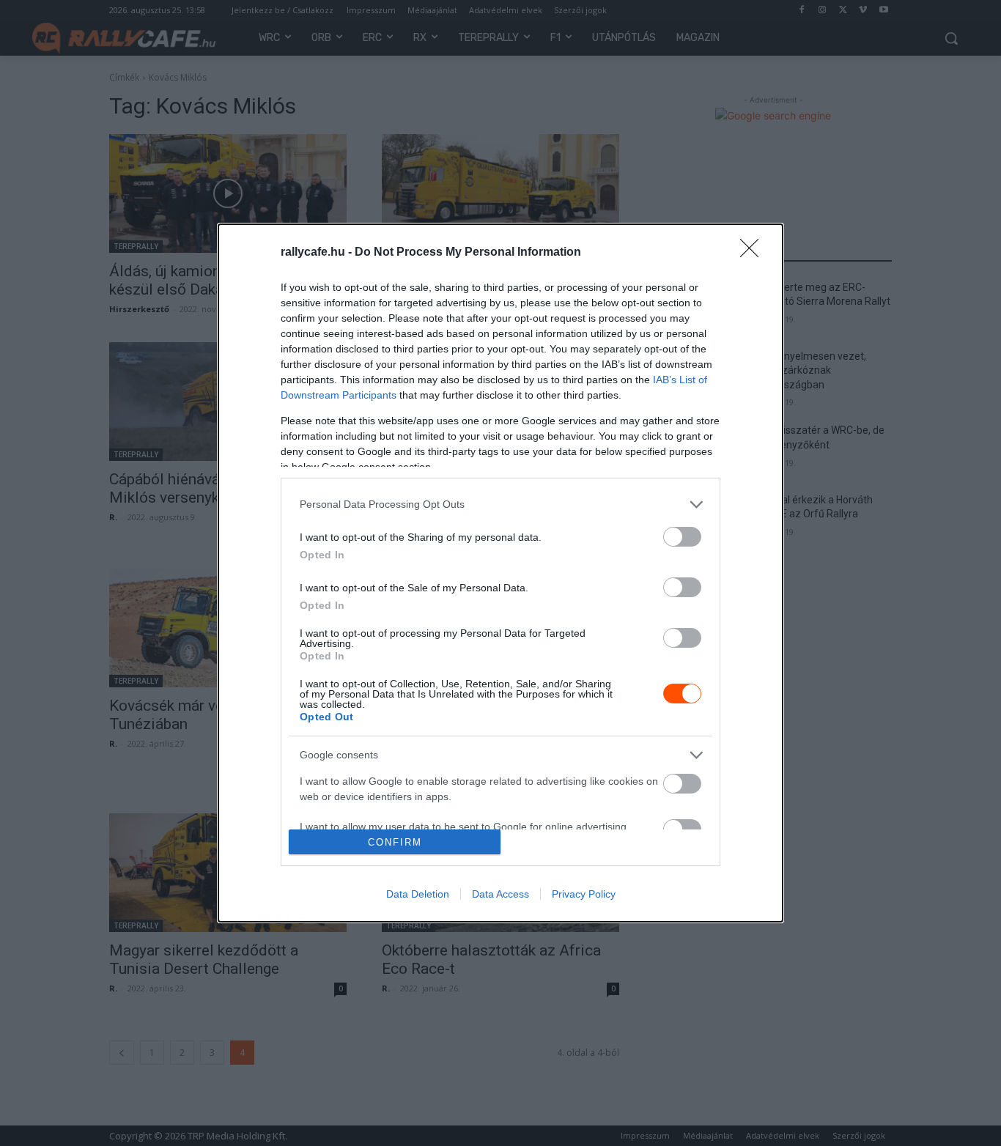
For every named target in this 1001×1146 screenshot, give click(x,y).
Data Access (500, 894)
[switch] (682, 537)
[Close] (754, 253)
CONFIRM (395, 842)
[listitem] (500, 504)
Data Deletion (417, 894)
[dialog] (500, 573)
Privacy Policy (584, 894)
